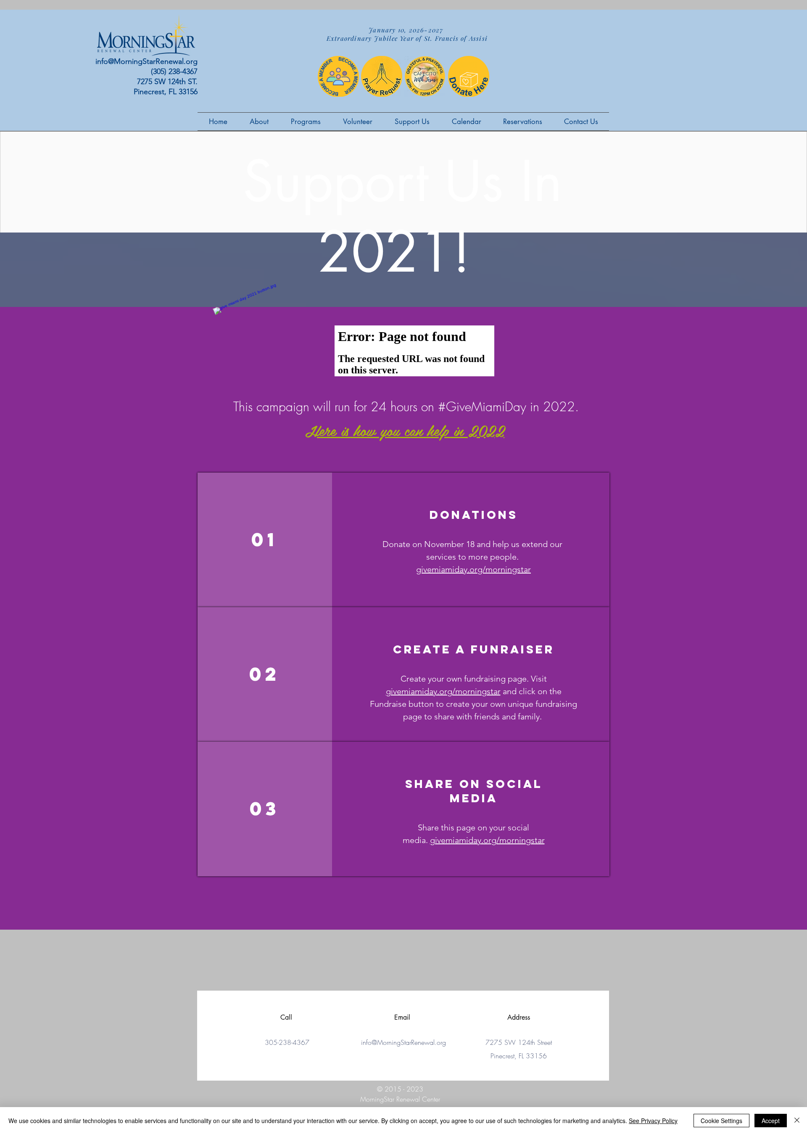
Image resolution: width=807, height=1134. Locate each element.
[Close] (797, 1120)
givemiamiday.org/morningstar (473, 569)
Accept (771, 1120)
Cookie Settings (721, 1120)
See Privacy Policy (653, 1120)
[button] (357, 121)
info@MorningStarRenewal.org (146, 61)
